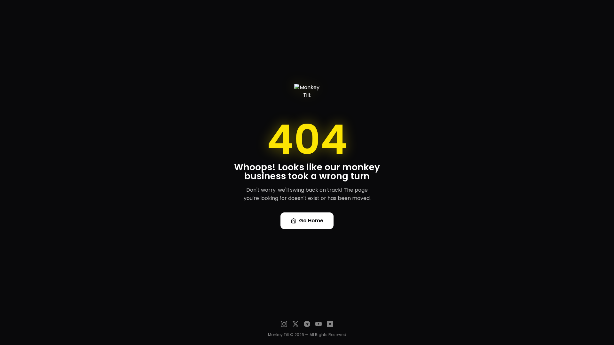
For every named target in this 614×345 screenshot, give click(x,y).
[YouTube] (318, 324)
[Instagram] (284, 324)
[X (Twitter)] (295, 324)
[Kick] (330, 324)
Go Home (311, 220)
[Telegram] (307, 324)
